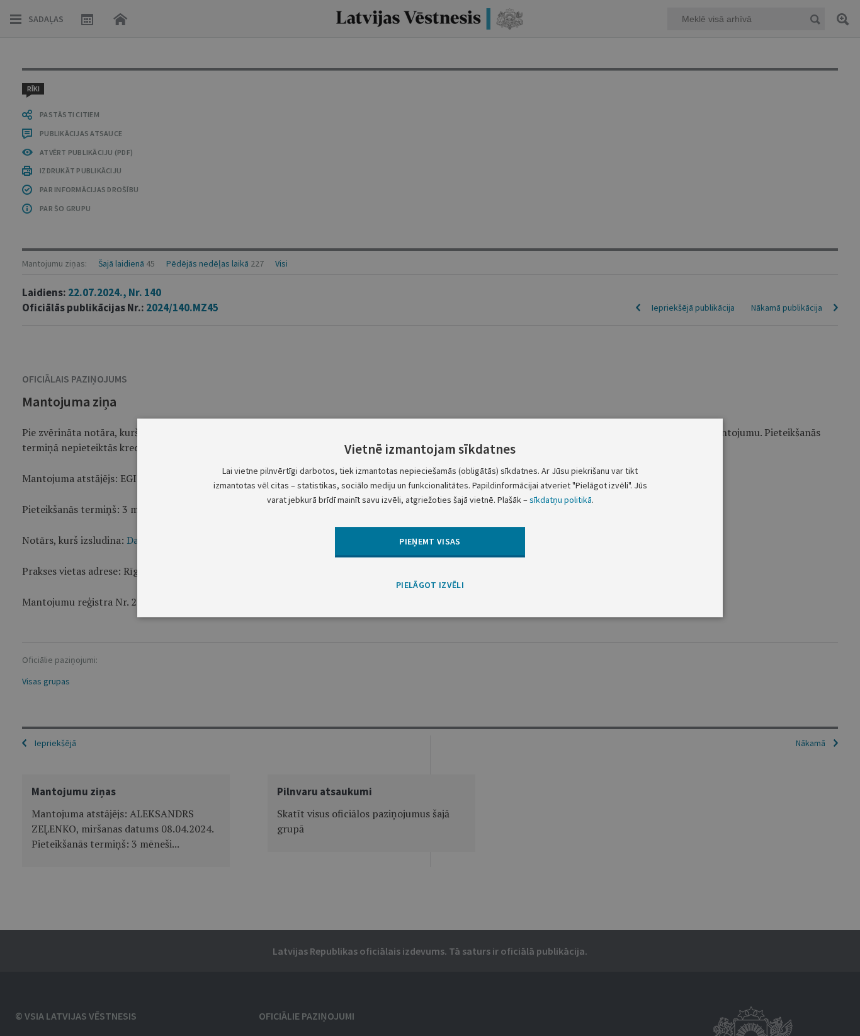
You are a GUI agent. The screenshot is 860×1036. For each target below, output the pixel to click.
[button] (430, 585)
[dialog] (430, 517)
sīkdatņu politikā (560, 500)
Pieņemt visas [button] (430, 541)
